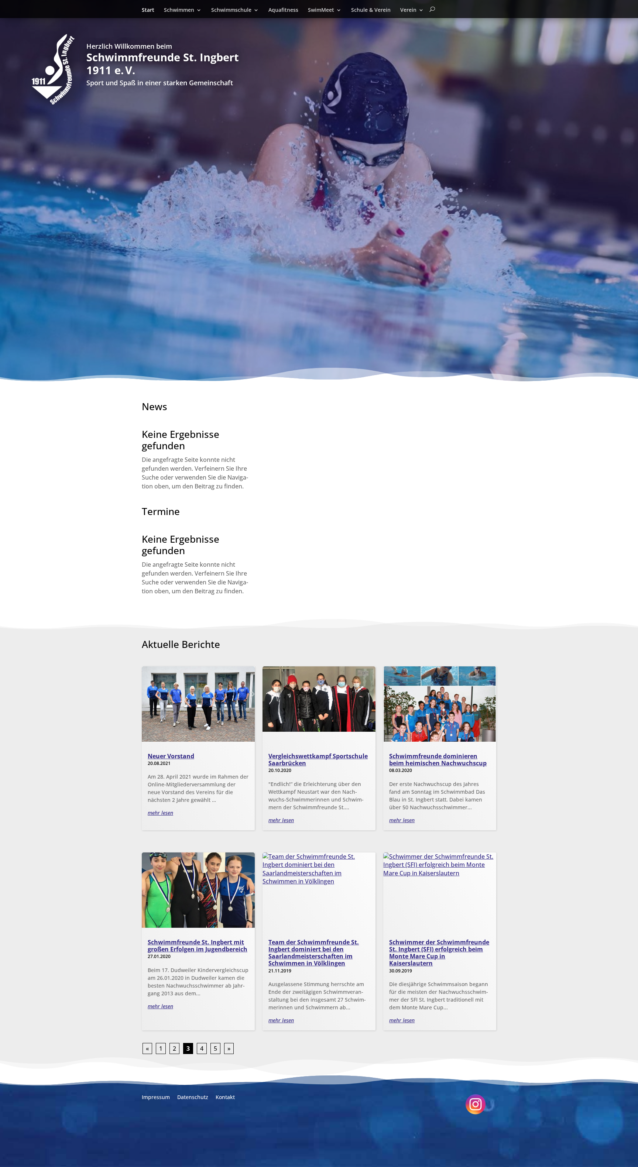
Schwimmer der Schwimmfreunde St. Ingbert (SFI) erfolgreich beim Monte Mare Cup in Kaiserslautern (439, 953)
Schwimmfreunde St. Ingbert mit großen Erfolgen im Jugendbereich (197, 945)
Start (148, 10)
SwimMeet (321, 10)
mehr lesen (160, 812)
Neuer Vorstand (171, 756)
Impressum (156, 1097)
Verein (408, 10)
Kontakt (225, 1097)
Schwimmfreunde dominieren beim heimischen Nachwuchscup (438, 759)
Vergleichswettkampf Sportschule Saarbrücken (318, 759)
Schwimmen (179, 10)
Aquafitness (283, 10)
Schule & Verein (371, 10)
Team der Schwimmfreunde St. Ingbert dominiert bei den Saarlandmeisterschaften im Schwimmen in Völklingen (313, 953)
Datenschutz (192, 1097)
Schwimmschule (231, 10)
